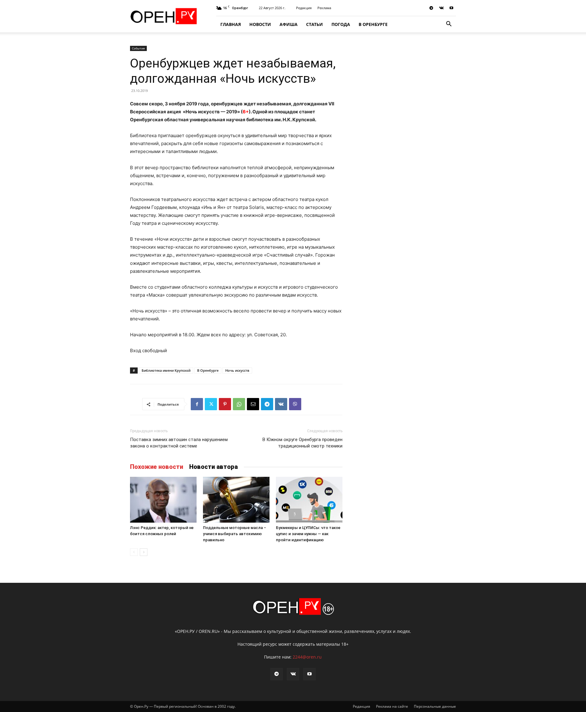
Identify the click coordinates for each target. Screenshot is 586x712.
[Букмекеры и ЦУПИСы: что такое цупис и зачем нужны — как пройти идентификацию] (309, 500)
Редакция (304, 7)
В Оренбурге (373, 24)
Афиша (289, 24)
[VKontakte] (441, 8)
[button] (448, 24)
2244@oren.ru (307, 657)
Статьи (314, 24)
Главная (230, 24)
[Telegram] (431, 8)
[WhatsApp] (239, 404)
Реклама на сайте (392, 706)
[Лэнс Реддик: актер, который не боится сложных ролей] (163, 500)
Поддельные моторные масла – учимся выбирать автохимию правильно (234, 533)
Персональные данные (435, 706)
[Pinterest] (225, 404)
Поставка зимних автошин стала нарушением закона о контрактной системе (179, 443)
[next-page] (143, 552)
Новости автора (213, 466)
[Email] (253, 404)
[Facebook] (197, 404)
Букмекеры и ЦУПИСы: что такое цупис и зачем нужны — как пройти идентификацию (308, 533)
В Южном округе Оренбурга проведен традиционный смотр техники (302, 443)
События (138, 48)
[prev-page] (134, 552)
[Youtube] (451, 8)
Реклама (324, 7)
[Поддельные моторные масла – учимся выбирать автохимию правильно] (236, 500)
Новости (260, 24)
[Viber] (295, 404)
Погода (340, 24)
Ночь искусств (237, 370)
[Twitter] (211, 404)
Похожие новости (156, 466)
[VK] (281, 404)
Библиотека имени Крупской (166, 370)
